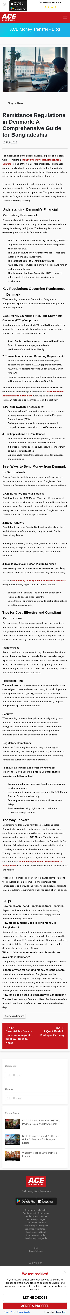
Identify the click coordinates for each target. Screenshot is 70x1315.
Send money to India (35, 1235)
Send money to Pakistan (36, 1210)
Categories (10, 1066)
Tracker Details (23, 1312)
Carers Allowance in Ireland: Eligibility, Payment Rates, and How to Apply (41, 1122)
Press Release (35, 1251)
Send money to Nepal (36, 1232)
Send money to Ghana (36, 1222)
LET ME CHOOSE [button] (35, 1297)
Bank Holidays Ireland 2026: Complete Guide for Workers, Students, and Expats (41, 1139)
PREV (11, 1028)
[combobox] (35, 1075)
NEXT (59, 1028)
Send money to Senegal (36, 1229)
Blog (10, 103)
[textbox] (35, 1075)
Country (9, 1089)
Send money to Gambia (36, 1216)
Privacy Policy (9, 1312)
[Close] (4, 3)
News (20, 103)
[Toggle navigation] (65, 17)
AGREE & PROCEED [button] (35, 1306)
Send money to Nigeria (36, 1219)
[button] (64, 1271)
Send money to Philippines (35, 1225)
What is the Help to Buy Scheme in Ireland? (39, 1155)
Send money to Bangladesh (36, 1213)
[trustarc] (60, 1312)
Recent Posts (12, 1113)
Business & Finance (14, 1016)
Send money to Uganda (36, 1238)
